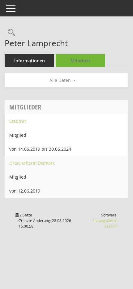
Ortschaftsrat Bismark (32, 163)
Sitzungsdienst (105, 223)
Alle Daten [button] (60, 80)
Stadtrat (17, 121)
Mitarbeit (80, 61)
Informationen (29, 61)
